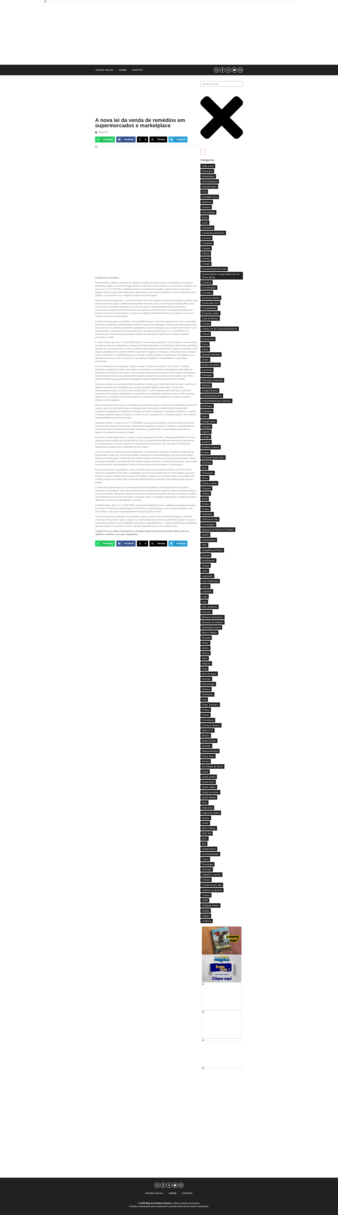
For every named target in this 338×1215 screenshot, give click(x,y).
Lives (204, 596)
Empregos (207, 406)
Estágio (206, 437)
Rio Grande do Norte (212, 766)
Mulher (205, 643)
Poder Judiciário (210, 704)
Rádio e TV (207, 730)
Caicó (205, 222)
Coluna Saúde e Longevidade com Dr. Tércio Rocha (221, 276)
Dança (205, 349)
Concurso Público (211, 298)
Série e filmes (208, 828)
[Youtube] (234, 70)
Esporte (206, 431)
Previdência (208, 720)
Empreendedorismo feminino (216, 401)
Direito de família (210, 364)
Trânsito (206, 879)
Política (205, 710)
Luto (204, 601)
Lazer (205, 570)
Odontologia (208, 684)
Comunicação (209, 287)
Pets (204, 699)
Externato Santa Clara (213, 457)
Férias (205, 478)
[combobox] (221, 84)
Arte (204, 191)
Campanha (207, 227)
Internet (206, 555)
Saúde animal (208, 776)
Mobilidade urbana (211, 627)
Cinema (206, 258)
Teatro (205, 859)
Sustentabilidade (210, 854)
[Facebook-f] (222, 70)
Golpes (205, 504)
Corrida (206, 323)
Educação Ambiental (212, 380)
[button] (105, 139)
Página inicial (105, 70)
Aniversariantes (209, 181)
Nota (204, 668)
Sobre (123, 70)
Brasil (204, 217)
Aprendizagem (209, 186)
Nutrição (206, 679)
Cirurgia (206, 263)
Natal (204, 658)
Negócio (206, 663)
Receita (205, 735)
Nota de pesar (209, 673)
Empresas (207, 411)
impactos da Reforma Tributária (218, 529)
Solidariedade (209, 849)
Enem (205, 416)
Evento (205, 452)
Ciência (205, 253)
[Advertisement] (146, 96)
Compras (206, 282)
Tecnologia (207, 864)
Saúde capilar (209, 787)
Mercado (206, 612)
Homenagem (208, 524)
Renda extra (208, 756)
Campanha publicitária (213, 233)
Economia (207, 370)
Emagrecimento (210, 390)
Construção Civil (210, 303)
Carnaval (206, 238)
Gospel (205, 509)
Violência (206, 921)
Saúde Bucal (208, 782)
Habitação (207, 514)
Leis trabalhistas (210, 581)
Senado (206, 818)
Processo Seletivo (211, 725)
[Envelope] (240, 70)
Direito (205, 359)
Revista (205, 761)
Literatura (207, 591)
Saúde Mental (209, 797)
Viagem (206, 915)
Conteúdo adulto (210, 313)
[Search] (202, 152)
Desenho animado (211, 354)
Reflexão (206, 746)
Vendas (205, 910)
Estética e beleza (210, 447)
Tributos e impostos (212, 890)
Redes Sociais (209, 740)
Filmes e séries (209, 483)
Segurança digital (210, 812)
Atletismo (206, 202)
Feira (204, 467)
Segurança (207, 807)
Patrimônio (207, 694)
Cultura (205, 334)
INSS (204, 545)
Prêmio (205, 715)
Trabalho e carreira (211, 874)
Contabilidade (209, 308)
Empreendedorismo (212, 395)
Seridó (205, 823)
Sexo (204, 838)
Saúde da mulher (210, 792)
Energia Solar (208, 421)
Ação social (208, 166)
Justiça (205, 565)
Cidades (206, 248)
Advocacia (207, 171)
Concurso (207, 292)
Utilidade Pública (210, 905)
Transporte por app (212, 885)
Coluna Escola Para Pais (214, 269)
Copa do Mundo (210, 318)
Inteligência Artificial (212, 550)
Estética (206, 442)
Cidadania (207, 243)
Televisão (206, 869)
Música (205, 653)
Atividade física (209, 197)
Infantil (205, 534)
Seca (204, 802)
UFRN (205, 900)
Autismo (206, 207)
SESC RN (206, 833)
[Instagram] (216, 70)
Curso (205, 344)
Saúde (205, 771)
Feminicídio (207, 473)
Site (204, 843)
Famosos (206, 462)
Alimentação (208, 176)
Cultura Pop (208, 339)
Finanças (206, 488)
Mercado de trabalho (212, 622)
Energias (206, 426)
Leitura (205, 586)
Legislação (207, 576)
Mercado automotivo (212, 617)
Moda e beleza (209, 632)
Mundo (205, 648)
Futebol (205, 493)
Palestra (206, 689)
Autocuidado (208, 212)
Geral (204, 498)
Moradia (206, 637)
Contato (137, 70)
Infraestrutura (208, 540)
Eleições (206, 385)
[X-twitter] (228, 70)
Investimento (208, 560)
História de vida (210, 519)
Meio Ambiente (209, 607)
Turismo (206, 895)
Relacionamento (210, 751)
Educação (207, 375)
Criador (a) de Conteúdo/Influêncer (219, 328)
